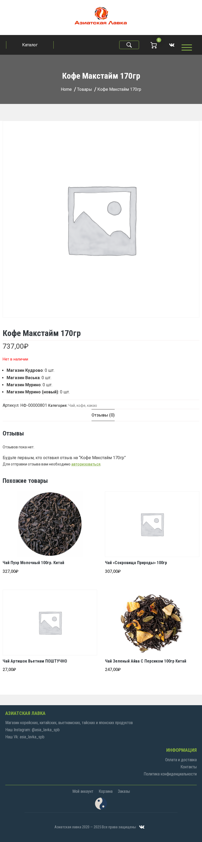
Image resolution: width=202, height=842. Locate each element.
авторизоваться (85, 464)
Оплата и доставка (181, 759)
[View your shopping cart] (153, 44)
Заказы (124, 791)
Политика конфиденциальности (170, 773)
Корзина (106, 791)
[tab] (103, 415)
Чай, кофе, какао (82, 405)
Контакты (188, 766)
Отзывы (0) (103, 415)
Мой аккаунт (82, 791)
